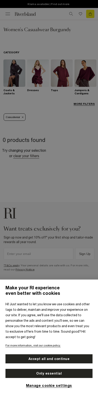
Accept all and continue (49, 359)
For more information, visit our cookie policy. (33, 345)
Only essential (49, 373)
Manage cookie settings (49, 385)
